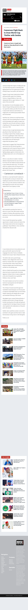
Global (2, 559)
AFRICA (2, 560)
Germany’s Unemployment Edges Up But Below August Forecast (19, 347)
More (2, 572)
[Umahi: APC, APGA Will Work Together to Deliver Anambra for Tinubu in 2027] (8, 328)
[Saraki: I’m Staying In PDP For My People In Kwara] (8, 370)
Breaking (7, 39)
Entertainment (3, 564)
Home (2, 556)
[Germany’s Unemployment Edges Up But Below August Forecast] (8, 346)
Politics (2, 563)
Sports (2, 566)
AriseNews (15, 27)
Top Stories (5, 457)
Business (3, 562)
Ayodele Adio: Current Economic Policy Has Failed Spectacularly (18, 515)
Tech (2, 567)
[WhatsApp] (4, 320)
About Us (11, 559)
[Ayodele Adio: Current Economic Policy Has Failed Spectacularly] (8, 513)
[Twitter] (3, 320)
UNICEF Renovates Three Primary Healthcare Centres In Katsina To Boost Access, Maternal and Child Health (19, 357)
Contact (2, 571)
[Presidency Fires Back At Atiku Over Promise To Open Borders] (8, 459)
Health (2, 568)
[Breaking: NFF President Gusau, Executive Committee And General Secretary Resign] (8, 521)
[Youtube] (5, 320)
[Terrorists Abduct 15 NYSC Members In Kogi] (8, 338)
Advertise (11, 561)
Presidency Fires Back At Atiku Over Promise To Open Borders (19, 461)
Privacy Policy (11, 563)
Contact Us (11, 562)
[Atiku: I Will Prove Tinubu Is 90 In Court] (8, 467)
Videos (2, 570)
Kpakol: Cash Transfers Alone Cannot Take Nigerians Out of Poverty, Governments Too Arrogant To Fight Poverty (19, 500)
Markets (10, 569)
